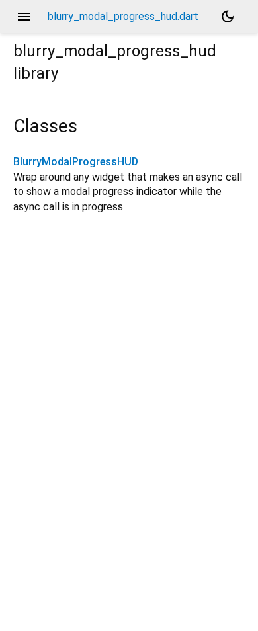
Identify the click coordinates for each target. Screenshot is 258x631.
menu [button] (24, 16)
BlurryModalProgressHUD (75, 161)
